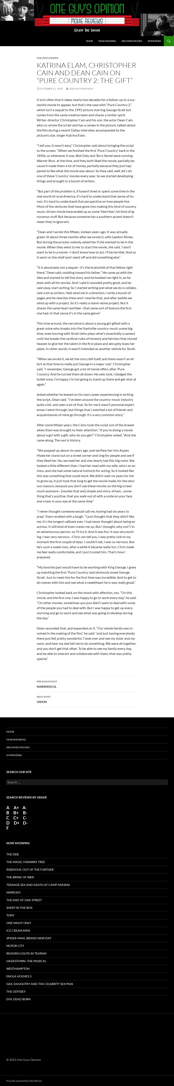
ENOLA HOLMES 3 (18, 976)
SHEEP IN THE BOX (19, 907)
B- (25, 812)
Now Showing (107, 41)
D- (25, 822)
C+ (16, 817)
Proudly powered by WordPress (24, 1080)
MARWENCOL (47, 684)
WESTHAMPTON (17, 968)
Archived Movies (132, 41)
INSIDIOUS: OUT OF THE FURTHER (30, 869)
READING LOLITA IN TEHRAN (26, 953)
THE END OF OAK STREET (24, 900)
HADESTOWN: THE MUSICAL (26, 961)
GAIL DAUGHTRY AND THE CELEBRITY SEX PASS (39, 984)
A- (24, 807)
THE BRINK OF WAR (20, 877)
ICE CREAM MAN (18, 930)
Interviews (154, 41)
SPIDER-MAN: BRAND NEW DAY (28, 938)
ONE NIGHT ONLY (18, 923)
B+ (16, 812)
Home (89, 41)
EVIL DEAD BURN (18, 999)
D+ (17, 822)
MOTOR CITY (15, 946)
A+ (16, 807)
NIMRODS (13, 892)
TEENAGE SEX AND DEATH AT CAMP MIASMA (38, 885)
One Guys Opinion (81, 88)
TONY (10, 915)
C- (25, 817)
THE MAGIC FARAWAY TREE (25, 862)
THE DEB (12, 854)
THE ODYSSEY (16, 991)
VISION (44, 699)
